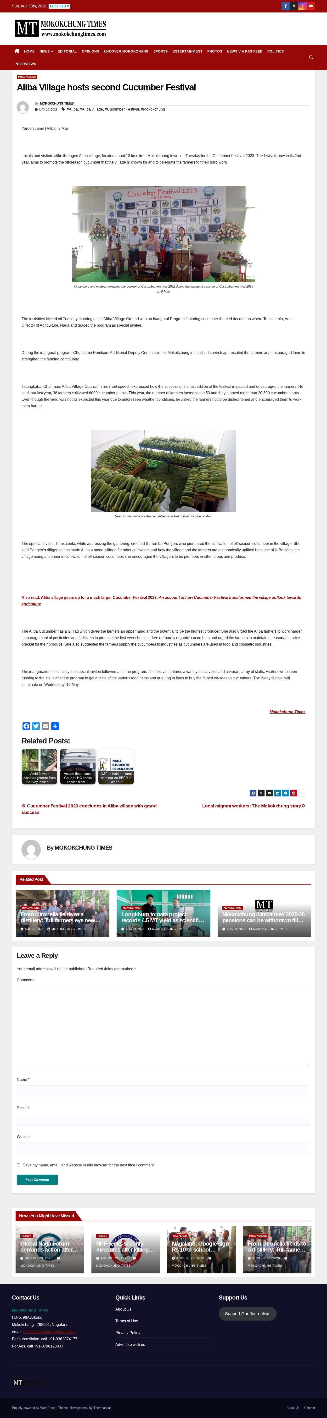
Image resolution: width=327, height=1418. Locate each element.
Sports (160, 51)
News (45, 51)
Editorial (67, 51)
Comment (26, 980)
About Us (123, 1309)
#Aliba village (91, 109)
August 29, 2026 (39, 1258)
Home (29, 51)
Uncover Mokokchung (126, 51)
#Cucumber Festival (122, 109)
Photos (214, 51)
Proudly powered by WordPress (34, 1408)
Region (26, 1236)
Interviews (25, 64)
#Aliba (72, 109)
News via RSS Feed (245, 51)
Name (23, 1079)
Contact (309, 1408)
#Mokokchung (153, 109)
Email (23, 1108)
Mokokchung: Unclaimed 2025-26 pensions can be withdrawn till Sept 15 (263, 920)
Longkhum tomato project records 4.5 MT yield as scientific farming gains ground (161, 920)
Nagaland (180, 1236)
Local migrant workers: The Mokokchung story (251, 805)
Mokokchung (27, 77)
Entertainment (188, 51)
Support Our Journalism (248, 1313)
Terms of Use (126, 1321)
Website (24, 1137)
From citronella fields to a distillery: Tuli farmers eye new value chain (58, 920)
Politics (275, 51)
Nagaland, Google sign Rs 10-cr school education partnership (200, 1249)
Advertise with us (130, 1344)
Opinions (90, 51)
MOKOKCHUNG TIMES (57, 103)
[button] (311, 57)
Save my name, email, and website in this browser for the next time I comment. (89, 1165)
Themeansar (102, 1408)
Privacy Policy (127, 1333)
